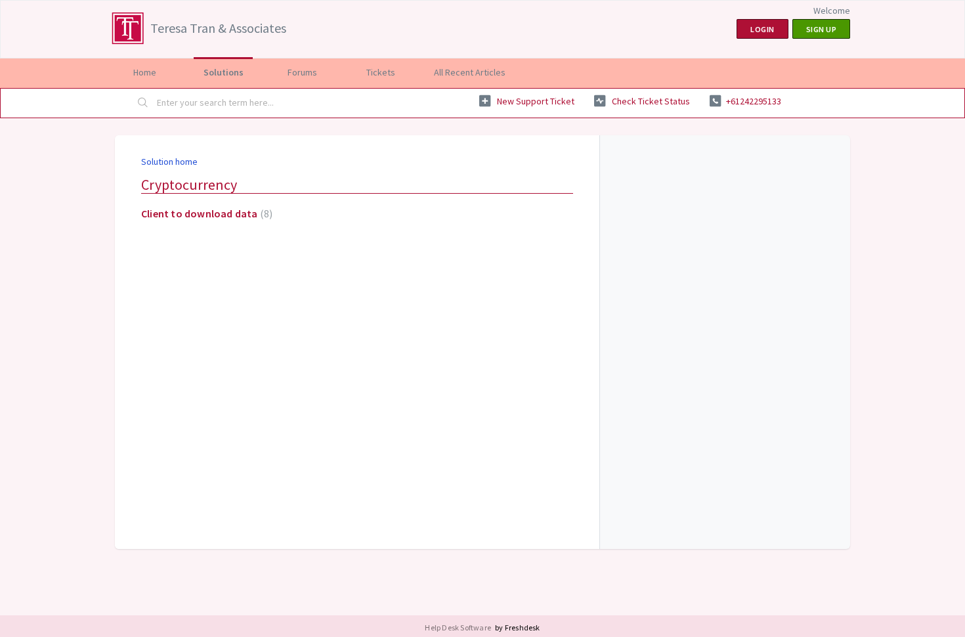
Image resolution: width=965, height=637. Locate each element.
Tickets (380, 72)
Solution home (169, 161)
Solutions (224, 72)
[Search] (143, 103)
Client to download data (205, 213)
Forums (302, 72)
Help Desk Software (458, 627)
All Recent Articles (469, 72)
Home (144, 72)
